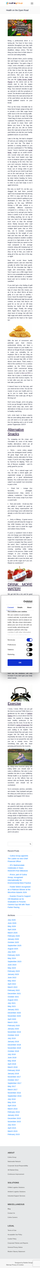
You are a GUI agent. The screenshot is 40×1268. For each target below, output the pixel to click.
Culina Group (12, 1157)
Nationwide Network (14, 1161)
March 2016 (12, 1109)
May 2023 (12, 968)
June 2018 (12, 1058)
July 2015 (12, 1125)
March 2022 (12, 987)
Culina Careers (12, 1217)
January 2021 (13, 1010)
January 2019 (13, 1042)
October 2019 (13, 1035)
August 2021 (13, 1000)
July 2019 (12, 1038)
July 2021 (12, 1003)
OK (20, 663)
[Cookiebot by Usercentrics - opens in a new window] (25, 601)
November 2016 (14, 1093)
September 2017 (14, 1083)
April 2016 (12, 1106)
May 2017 (12, 1086)
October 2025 (13, 942)
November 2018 (14, 1048)
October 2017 (13, 1080)
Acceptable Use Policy (15, 1234)
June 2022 (12, 978)
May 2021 (12, 1006)
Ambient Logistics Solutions (16, 1191)
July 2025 (12, 952)
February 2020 (14, 1026)
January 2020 (13, 1029)
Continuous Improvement (16, 1174)
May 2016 (12, 1102)
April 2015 (12, 1128)
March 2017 (12, 1090)
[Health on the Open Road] (20, 28)
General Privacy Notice (15, 1247)
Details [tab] (20, 607)
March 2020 (12, 1022)
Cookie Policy (12, 1239)
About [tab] (29, 607)
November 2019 (14, 1032)
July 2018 (12, 1054)
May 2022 (12, 981)
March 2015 (12, 1131)
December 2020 (14, 1013)
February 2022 (14, 990)
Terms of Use (12, 1230)
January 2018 (13, 1074)
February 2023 (14, 971)
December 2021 (14, 994)
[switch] (29, 644)
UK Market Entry (13, 1170)
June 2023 (12, 965)
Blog (9, 1209)
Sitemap (8, 1265)
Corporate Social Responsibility (18, 1165)
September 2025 (14, 945)
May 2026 (12, 926)
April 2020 (12, 1019)
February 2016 (14, 1112)
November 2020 (14, 1016)
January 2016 (13, 1115)
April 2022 (12, 984)
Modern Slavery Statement (16, 1251)
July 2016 (12, 1099)
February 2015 (14, 1134)
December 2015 (14, 1118)
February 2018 (14, 1070)
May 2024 (12, 958)
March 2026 (12, 933)
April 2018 (12, 1064)
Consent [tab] (11, 607)
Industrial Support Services (16, 1196)
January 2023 (13, 974)
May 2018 (12, 1061)
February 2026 (14, 936)
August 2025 (13, 949)
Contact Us (11, 1213)
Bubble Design (28, 1262)
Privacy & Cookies (18, 1265)
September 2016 (14, 1096)
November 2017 (14, 1077)
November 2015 (14, 1122)
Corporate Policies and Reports (18, 1243)
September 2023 (14, 961)
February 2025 (14, 955)
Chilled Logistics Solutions (16, 1187)
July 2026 (12, 920)
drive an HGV (26, 373)
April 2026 (12, 929)
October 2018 (13, 1051)
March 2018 (12, 1067)
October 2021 (13, 997)
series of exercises (22, 725)
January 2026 (13, 939)
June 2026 (12, 923)
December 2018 (14, 1045)
